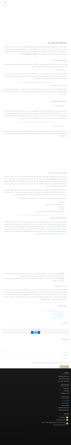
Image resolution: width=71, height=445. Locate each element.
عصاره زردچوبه (50, 49)
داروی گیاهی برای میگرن (58, 315)
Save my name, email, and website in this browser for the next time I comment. (50, 362)
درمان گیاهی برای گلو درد (57, 313)
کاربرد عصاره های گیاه (64, 407)
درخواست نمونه (65, 405)
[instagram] (31, 443)
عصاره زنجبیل (62, 233)
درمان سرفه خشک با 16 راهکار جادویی (55, 310)
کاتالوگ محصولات (65, 402)
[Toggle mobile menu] (68, 2)
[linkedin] (34, 443)
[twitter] (36, 443)
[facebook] (39, 443)
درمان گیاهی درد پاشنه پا (57, 317)
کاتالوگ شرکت (65, 400)
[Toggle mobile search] (65, 2)
